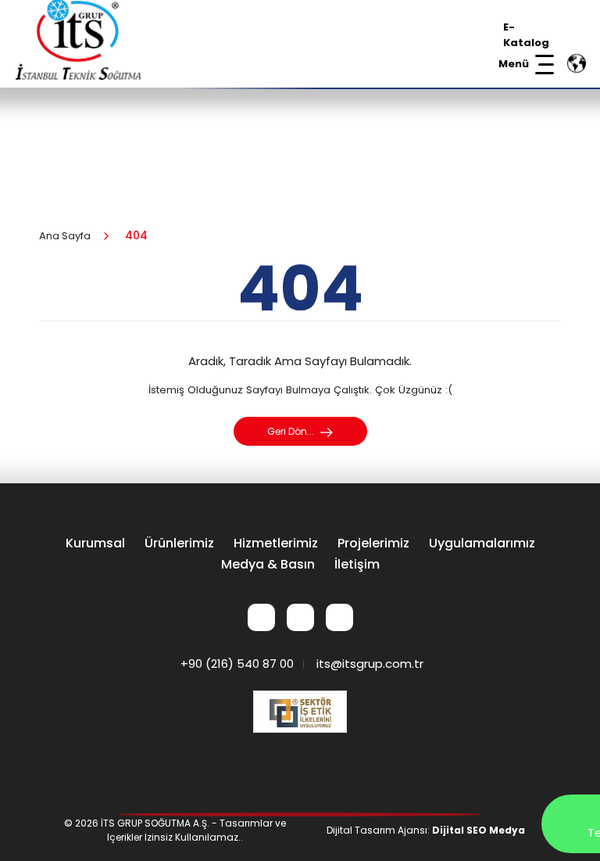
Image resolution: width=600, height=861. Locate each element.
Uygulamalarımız (482, 543)
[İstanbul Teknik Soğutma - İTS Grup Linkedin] (261, 617)
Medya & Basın (268, 564)
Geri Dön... (291, 431)
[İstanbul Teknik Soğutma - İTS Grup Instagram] (300, 617)
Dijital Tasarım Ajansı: (426, 830)
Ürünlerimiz (179, 543)
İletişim (357, 564)
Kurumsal (95, 543)
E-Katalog (526, 35)
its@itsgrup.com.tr (369, 663)
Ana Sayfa (65, 235)
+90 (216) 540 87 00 (237, 663)
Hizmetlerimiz (276, 543)
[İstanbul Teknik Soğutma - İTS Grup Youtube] (339, 617)
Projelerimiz (373, 543)
